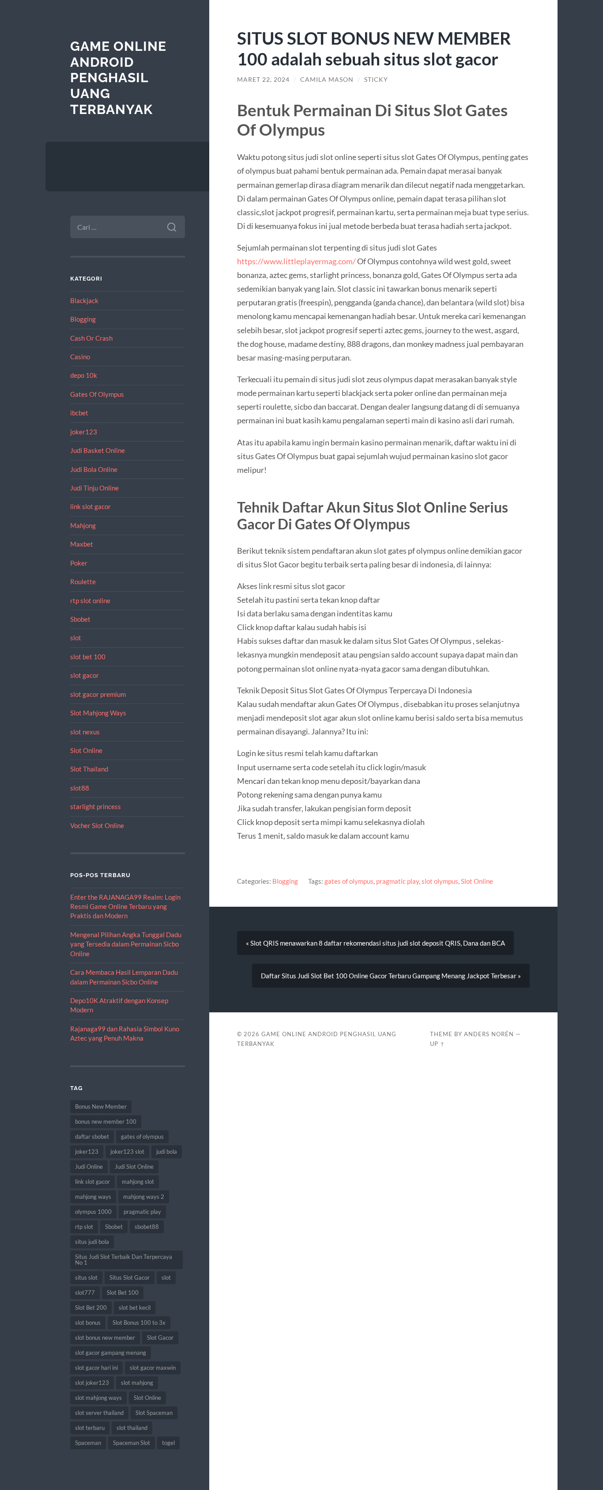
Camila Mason (327, 79)
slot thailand (132, 1427)
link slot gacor (90, 506)
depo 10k (83, 375)
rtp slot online (90, 600)
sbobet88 (147, 1226)
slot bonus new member (105, 1337)
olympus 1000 (93, 1211)
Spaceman (88, 1442)
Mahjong (83, 525)
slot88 (79, 788)
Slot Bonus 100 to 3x (139, 1322)
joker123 (83, 432)
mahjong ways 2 (143, 1196)
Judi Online (89, 1166)
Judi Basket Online (97, 450)
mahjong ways (93, 1196)
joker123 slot (127, 1151)
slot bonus (88, 1322)
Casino (80, 357)
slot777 (85, 1292)
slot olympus (440, 881)
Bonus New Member (101, 1106)
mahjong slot (138, 1181)
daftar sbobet (92, 1136)
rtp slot (84, 1226)
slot (75, 638)
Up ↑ (437, 1043)
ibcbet (79, 413)
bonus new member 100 (105, 1121)
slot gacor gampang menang (110, 1352)
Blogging (83, 319)
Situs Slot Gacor (129, 1277)
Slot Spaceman (154, 1412)
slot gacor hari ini (96, 1367)
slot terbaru (90, 1427)
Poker (78, 563)
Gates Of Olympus (97, 394)
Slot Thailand (89, 769)
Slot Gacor (160, 1337)
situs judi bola (92, 1241)
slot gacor (84, 675)
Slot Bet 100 (123, 1292)
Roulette (83, 581)
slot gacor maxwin (153, 1367)
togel (168, 1442)
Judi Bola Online (93, 469)
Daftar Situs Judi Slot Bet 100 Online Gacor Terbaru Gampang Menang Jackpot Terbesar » (391, 976)
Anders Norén (489, 1034)
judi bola (166, 1151)
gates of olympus (142, 1136)
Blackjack (84, 300)
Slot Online (86, 750)
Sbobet (80, 619)
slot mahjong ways (98, 1397)
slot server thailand (99, 1412)
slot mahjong (137, 1382)
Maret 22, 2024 (263, 79)
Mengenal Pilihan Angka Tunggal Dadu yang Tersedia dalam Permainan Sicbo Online (125, 944)
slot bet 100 (88, 657)
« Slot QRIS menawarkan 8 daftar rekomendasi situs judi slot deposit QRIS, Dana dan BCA (375, 943)
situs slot (86, 1277)
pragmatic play (142, 1211)
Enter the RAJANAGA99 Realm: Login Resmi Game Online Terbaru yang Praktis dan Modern (125, 906)
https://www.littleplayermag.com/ (296, 261)
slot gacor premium (98, 694)
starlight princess (95, 806)
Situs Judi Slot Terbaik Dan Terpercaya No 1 (123, 1259)
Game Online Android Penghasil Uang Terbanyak (118, 77)
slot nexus (85, 732)
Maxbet (81, 544)
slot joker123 (92, 1382)
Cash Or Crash (91, 338)
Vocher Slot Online (97, 825)
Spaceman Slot (131, 1442)
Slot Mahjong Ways (98, 713)
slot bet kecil (135, 1307)
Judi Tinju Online (94, 488)
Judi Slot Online (134, 1166)
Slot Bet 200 (91, 1307)
